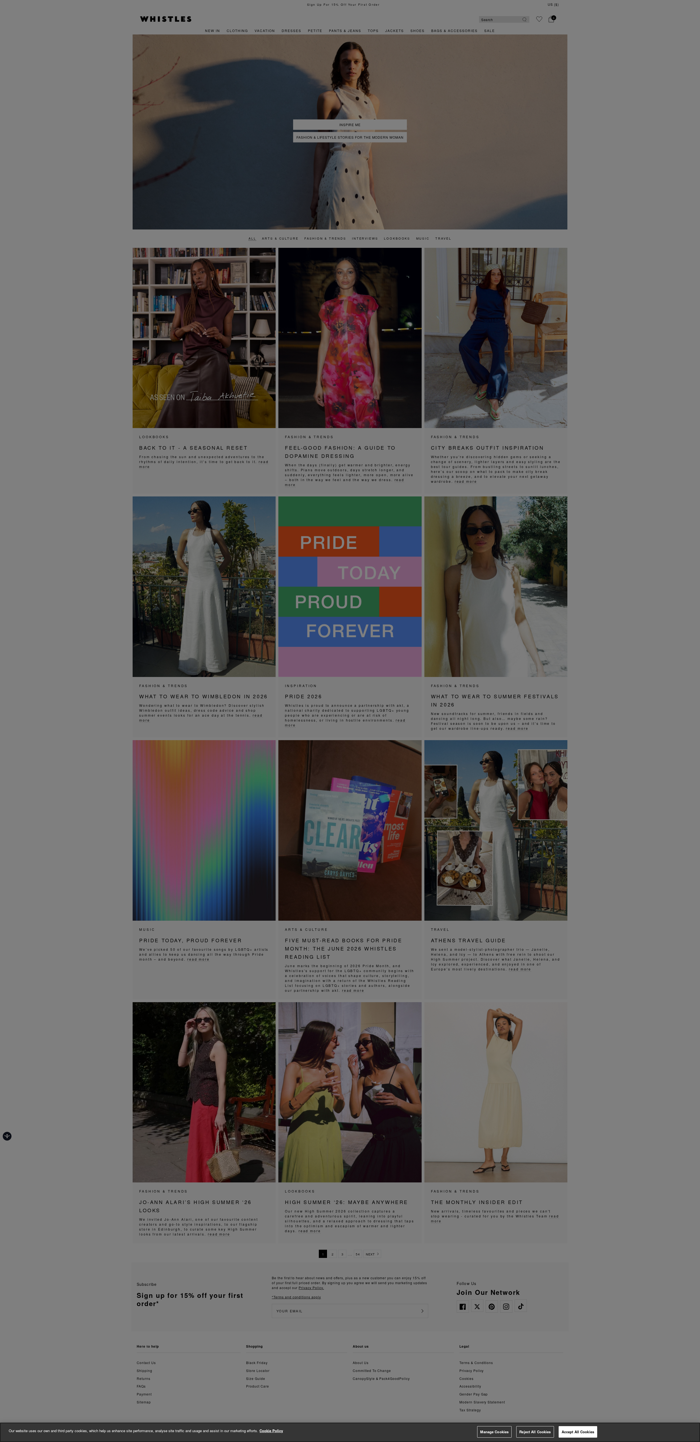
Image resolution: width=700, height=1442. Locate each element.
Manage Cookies (494, 1431)
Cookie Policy (271, 1430)
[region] (350, 1432)
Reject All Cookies (535, 1431)
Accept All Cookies (578, 1431)
